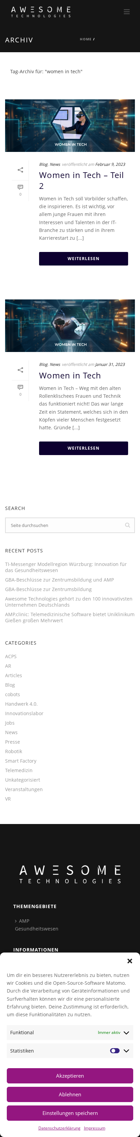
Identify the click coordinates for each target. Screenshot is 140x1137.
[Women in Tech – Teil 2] (70, 125)
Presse (12, 742)
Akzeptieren (70, 1075)
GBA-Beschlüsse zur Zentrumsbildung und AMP (59, 580)
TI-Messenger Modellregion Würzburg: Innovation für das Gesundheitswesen (66, 567)
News (55, 164)
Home (86, 39)
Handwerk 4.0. (21, 704)
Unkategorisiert (22, 780)
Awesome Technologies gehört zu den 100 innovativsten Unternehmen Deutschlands (69, 602)
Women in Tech (70, 375)
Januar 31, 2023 (110, 364)
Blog (43, 164)
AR (8, 666)
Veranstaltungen (24, 789)
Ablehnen (70, 1094)
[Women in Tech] (70, 325)
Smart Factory (20, 761)
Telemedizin (19, 770)
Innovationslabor (24, 713)
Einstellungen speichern (70, 1113)
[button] (129, 961)
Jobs (10, 723)
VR (8, 799)
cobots (12, 694)
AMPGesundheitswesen (36, 925)
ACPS (11, 656)
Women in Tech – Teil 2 (81, 180)
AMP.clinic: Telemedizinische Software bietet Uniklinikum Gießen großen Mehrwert (70, 617)
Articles (13, 675)
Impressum (94, 1128)
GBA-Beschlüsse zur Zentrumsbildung (48, 589)
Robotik (13, 751)
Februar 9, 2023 (110, 164)
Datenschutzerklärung (59, 1128)
